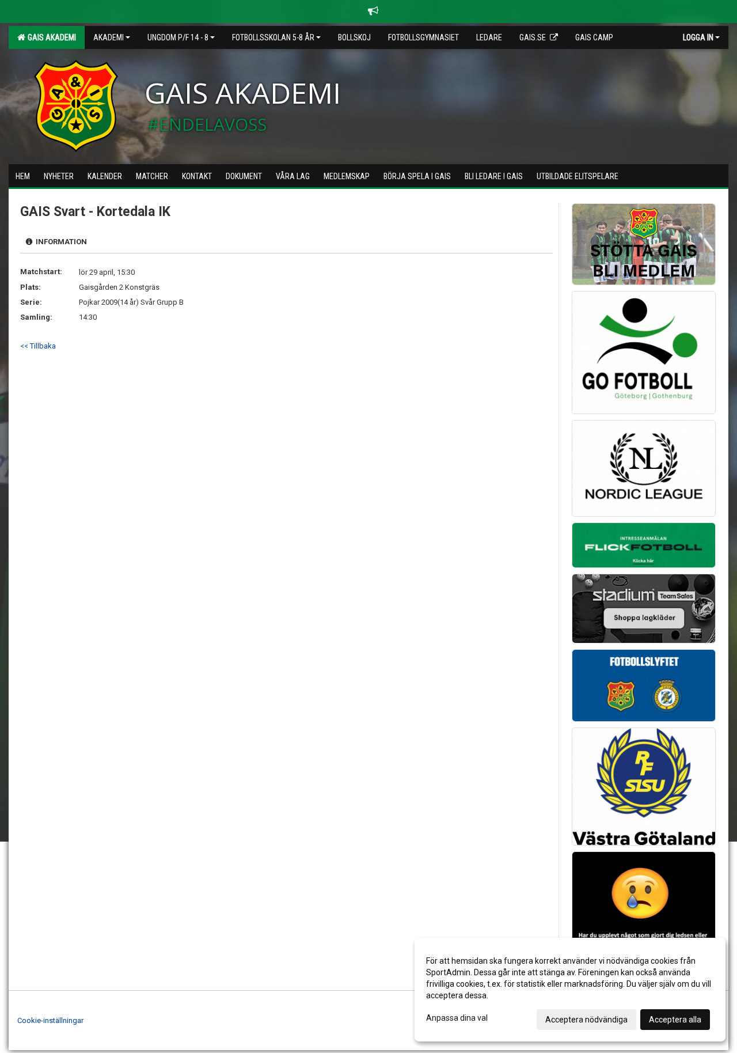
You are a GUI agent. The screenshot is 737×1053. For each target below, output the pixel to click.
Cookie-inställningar (50, 1020)
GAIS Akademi (50, 37)
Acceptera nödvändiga (586, 1019)
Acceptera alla (675, 1019)
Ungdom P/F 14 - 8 (177, 37)
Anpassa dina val (457, 1017)
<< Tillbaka (38, 346)
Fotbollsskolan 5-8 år (273, 37)
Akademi (108, 37)
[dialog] (570, 989)
